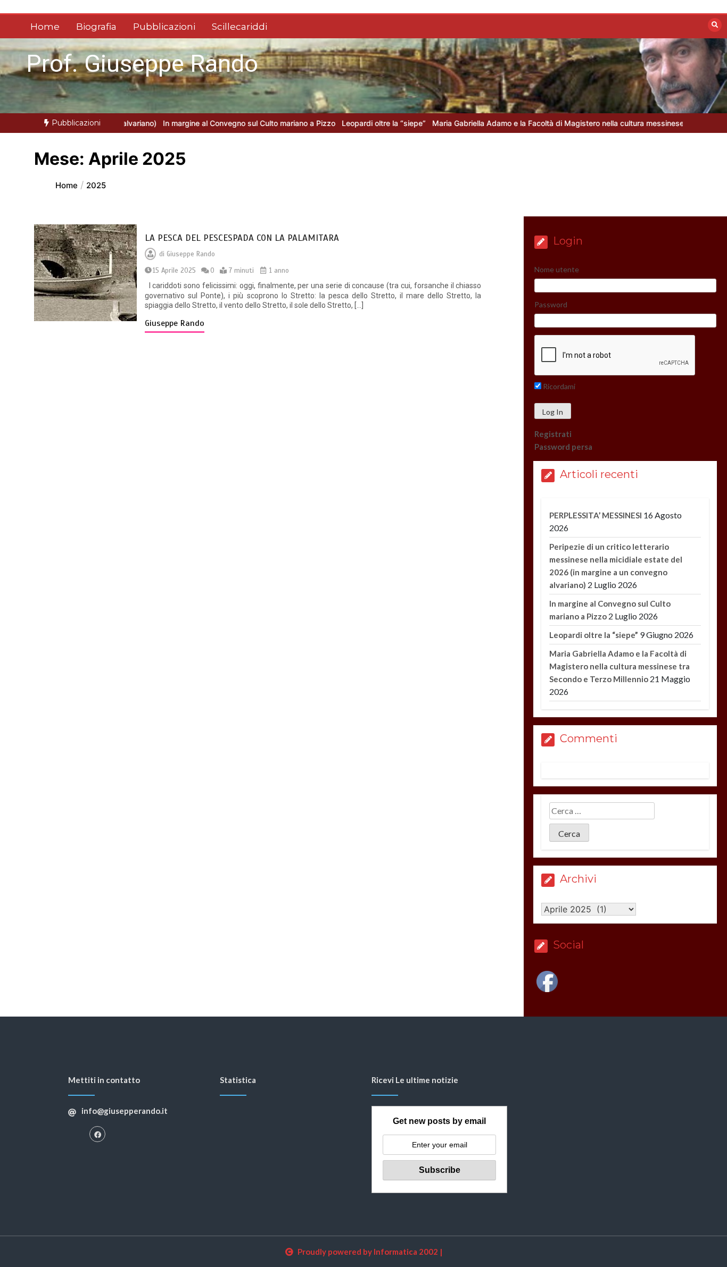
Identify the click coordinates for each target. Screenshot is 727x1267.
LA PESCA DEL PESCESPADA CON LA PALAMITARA (242, 238)
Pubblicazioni (164, 26)
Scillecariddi (239, 26)
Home (45, 26)
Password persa (563, 446)
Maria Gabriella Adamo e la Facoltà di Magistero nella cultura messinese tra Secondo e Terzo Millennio (619, 666)
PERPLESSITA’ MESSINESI (595, 515)
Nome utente (556, 269)
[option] (219, 123)
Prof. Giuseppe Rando (142, 63)
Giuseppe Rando (191, 254)
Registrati (553, 434)
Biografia (96, 26)
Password (550, 304)
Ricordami (558, 386)
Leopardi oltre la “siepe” (354, 123)
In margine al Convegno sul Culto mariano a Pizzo (219, 123)
